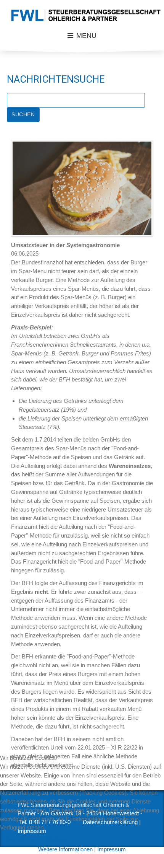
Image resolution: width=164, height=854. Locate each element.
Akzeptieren (19, 839)
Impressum (111, 849)
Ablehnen (56, 839)
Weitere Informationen (65, 849)
